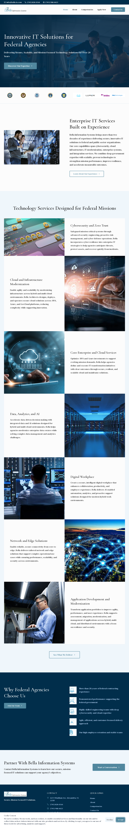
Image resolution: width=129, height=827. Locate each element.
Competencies (87, 9)
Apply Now (101, 9)
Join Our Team (14, 705)
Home (65, 9)
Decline (110, 819)
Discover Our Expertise (19, 65)
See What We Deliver (63, 654)
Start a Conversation (107, 767)
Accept (120, 819)
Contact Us (118, 9)
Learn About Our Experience (85, 174)
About (74, 9)
